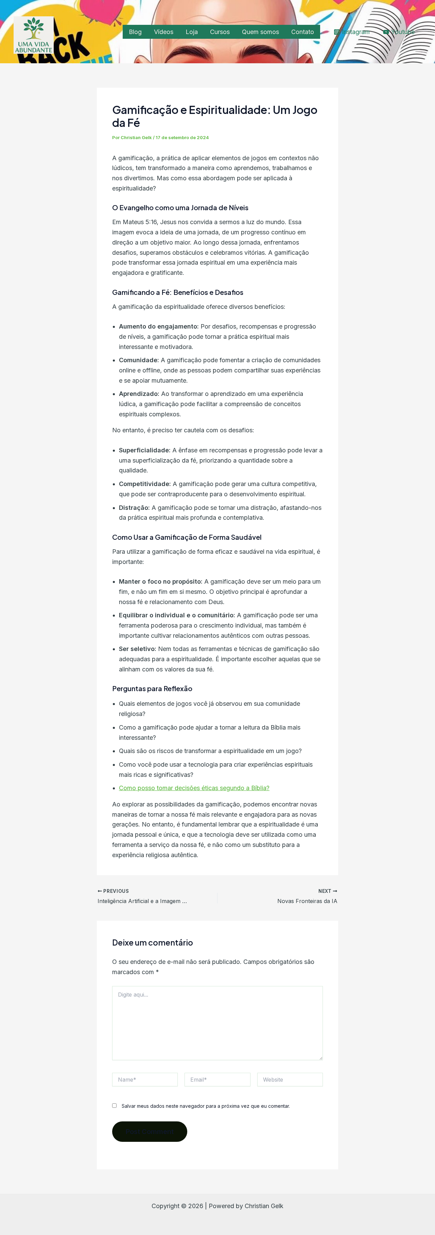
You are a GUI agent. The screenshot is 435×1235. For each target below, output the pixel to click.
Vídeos (163, 31)
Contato (302, 31)
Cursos (220, 31)
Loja (192, 31)
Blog (135, 31)
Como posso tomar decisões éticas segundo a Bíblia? (194, 787)
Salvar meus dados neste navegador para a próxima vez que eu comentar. (206, 1106)
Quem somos (260, 31)
